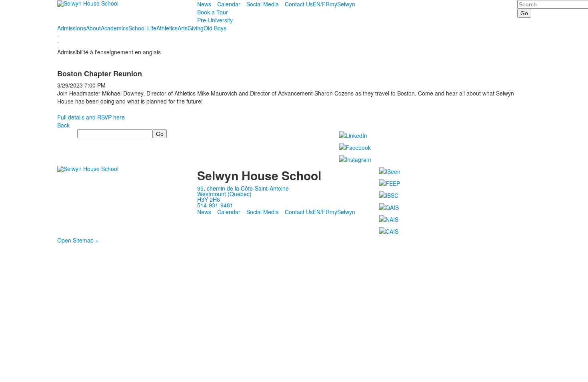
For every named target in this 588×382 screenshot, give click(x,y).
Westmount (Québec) (224, 194)
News (204, 4)
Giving (196, 28)
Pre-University (215, 20)
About (93, 28)
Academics (114, 28)
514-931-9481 (215, 205)
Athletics (167, 28)
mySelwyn (342, 4)
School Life (142, 28)
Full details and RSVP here (91, 117)
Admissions (71, 28)
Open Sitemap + (77, 240)
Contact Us (299, 4)
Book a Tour (212, 12)
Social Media (262, 4)
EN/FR (321, 4)
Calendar (228, 4)
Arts (183, 28)
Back (63, 125)
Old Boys (215, 28)
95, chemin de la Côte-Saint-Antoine (243, 188)
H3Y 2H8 (208, 199)
